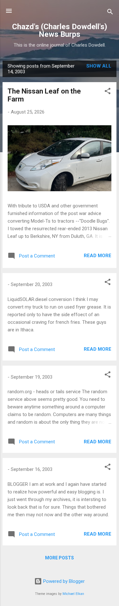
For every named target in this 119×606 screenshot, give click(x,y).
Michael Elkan (73, 594)
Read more (97, 255)
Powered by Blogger (63, 581)
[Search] (110, 13)
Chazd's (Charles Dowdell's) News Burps (59, 30)
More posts (59, 557)
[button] (107, 92)
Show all (98, 66)
